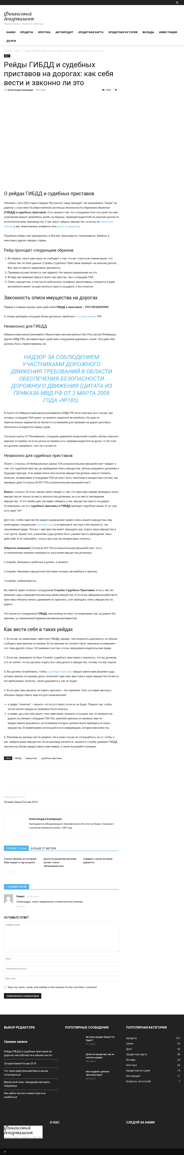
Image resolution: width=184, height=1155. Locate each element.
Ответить (21, 906)
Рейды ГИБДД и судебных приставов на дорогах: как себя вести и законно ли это (28, 1053)
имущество (31, 758)
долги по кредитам (68, 226)
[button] (177, 2)
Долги (11, 41)
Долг (17, 50)
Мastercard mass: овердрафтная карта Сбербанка (27, 1084)
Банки (10, 32)
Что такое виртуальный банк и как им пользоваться (26, 1072)
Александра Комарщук (20, 89)
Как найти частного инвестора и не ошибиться (25, 1095)
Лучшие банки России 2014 (21, 802)
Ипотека (44, 32)
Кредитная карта (91, 32)
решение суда (45, 524)
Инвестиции (168, 32)
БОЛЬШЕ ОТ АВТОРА (43, 848)
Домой (8, 50)
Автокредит (64, 32)
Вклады (148, 32)
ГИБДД (18, 758)
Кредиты (26, 32)
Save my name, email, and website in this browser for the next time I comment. (52, 987)
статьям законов (86, 316)
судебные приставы (59, 671)
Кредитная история (123, 32)
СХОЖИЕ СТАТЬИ (16, 848)
